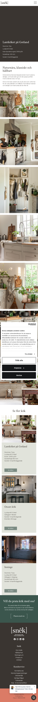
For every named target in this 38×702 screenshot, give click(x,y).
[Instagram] (17, 639)
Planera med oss (19, 616)
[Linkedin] (20, 639)
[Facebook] (14, 639)
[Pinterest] (23, 639)
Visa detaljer (29, 354)
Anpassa (17, 368)
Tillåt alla (19, 360)
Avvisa (19, 375)
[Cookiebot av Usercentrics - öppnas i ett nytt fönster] (28, 324)
